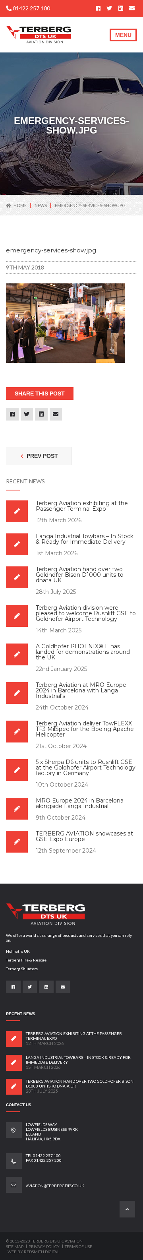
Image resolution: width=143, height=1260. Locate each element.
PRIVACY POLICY (44, 1246)
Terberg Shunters (22, 968)
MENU (123, 35)
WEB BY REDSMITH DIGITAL (33, 1251)
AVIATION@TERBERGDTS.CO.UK (55, 1185)
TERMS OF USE (78, 1246)
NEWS (41, 205)
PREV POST (41, 456)
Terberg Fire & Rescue (26, 960)
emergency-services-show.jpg (90, 205)
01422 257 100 (31, 8)
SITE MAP (15, 1246)
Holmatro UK (18, 951)
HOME (20, 205)
